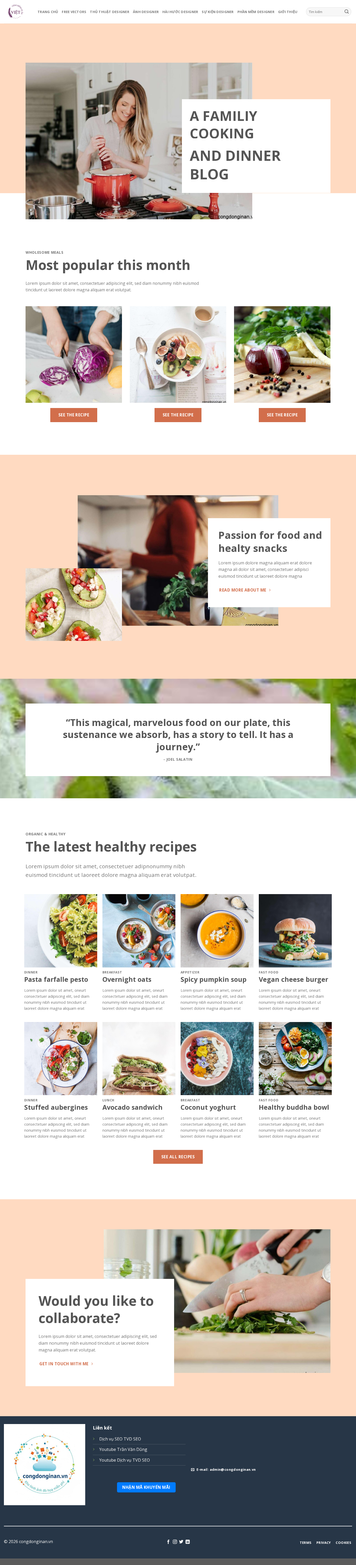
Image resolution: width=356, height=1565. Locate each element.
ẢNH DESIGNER (146, 11)
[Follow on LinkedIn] (188, 1542)
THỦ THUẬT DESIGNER (109, 11)
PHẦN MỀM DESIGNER (255, 11)
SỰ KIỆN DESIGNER (218, 11)
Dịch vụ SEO (110, 1439)
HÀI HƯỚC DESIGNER (180, 11)
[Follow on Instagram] (175, 1542)
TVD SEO (132, 1439)
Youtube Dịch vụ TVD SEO (124, 1460)
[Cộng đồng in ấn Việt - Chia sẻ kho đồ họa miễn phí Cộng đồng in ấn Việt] (17, 11)
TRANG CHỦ (48, 11)
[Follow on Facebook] (168, 1542)
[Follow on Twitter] (181, 1542)
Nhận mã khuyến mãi (146, 1487)
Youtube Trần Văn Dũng (123, 1449)
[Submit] (346, 11)
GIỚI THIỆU (288, 11)
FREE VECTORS (74, 11)
